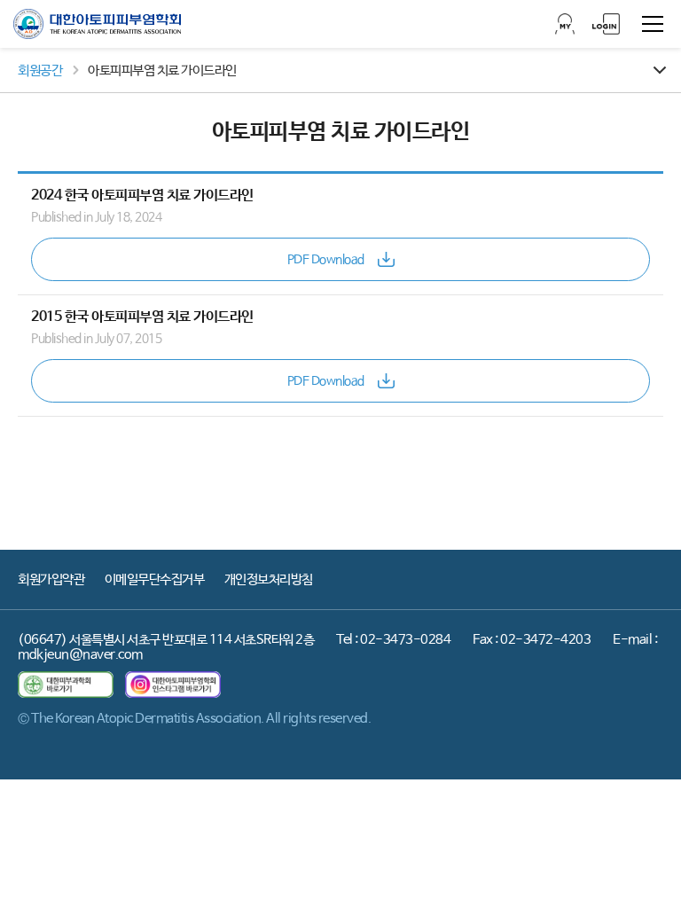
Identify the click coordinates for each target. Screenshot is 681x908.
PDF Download (325, 260)
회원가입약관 (51, 579)
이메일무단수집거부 (155, 579)
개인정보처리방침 (268, 579)
